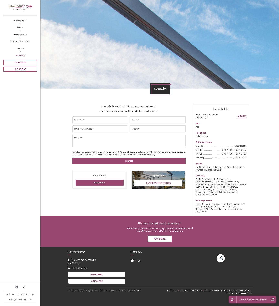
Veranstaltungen (20, 41)
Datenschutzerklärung (146, 154)
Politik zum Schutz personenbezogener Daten (228, 290)
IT (18, 294)
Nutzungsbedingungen (192, 290)
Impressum (173, 290)
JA (15, 299)
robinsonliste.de (78, 154)
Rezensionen (20, 34)
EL (29, 299)
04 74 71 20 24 (79, 267)
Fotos (20, 27)
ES (13, 294)
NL (25, 299)
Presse (20, 48)
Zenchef (137, 290)
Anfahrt (242, 116)
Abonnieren (160, 238)
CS (10, 299)
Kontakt (20, 55)
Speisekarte (20, 20)
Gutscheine (20, 69)
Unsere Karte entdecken (158, 183)
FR (22, 294)
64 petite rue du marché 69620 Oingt (207, 116)
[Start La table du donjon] (20, 7)
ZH (20, 299)
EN (8, 294)
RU (32, 294)
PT (27, 294)
